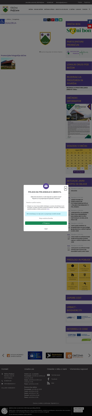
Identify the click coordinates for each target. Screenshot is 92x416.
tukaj (48, 209)
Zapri (46, 229)
